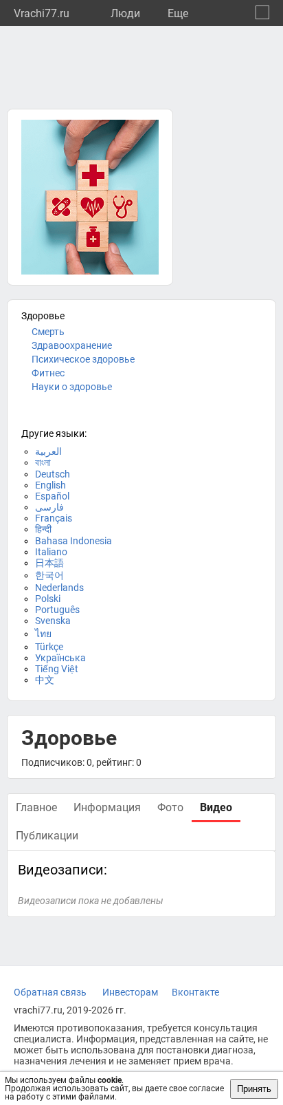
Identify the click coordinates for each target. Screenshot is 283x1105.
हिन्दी (43, 529)
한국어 (49, 575)
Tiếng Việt (56, 668)
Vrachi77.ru (41, 13)
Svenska (53, 620)
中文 (44, 679)
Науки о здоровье (72, 386)
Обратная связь (50, 992)
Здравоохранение (72, 345)
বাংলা (43, 462)
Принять (254, 1089)
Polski (47, 598)
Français (53, 518)
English (50, 485)
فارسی (49, 507)
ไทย (43, 633)
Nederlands (59, 587)
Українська (60, 657)
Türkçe (49, 646)
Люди (125, 13)
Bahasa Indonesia (73, 540)
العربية (48, 451)
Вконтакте (195, 992)
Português (57, 609)
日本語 (49, 562)
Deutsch (52, 474)
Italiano (51, 551)
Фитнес (48, 372)
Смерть (48, 331)
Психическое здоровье (83, 359)
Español (52, 496)
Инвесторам (130, 992)
